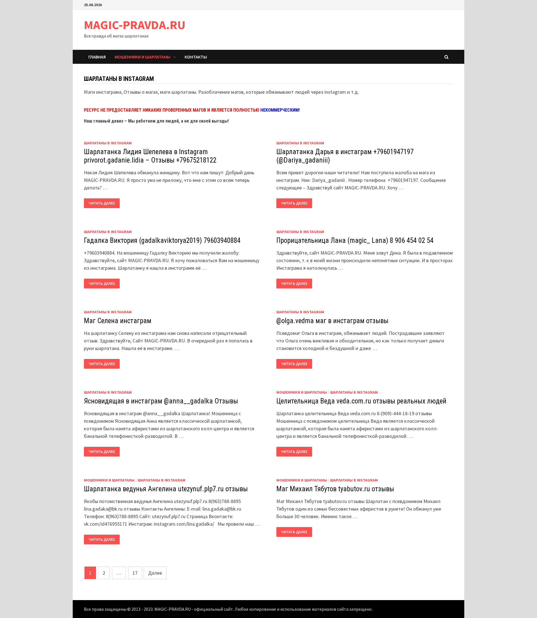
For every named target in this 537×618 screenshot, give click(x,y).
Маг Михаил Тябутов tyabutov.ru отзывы (335, 489)
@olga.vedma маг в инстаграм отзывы (332, 321)
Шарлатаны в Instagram (108, 142)
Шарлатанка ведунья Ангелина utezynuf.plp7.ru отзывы (166, 489)
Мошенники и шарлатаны (142, 57)
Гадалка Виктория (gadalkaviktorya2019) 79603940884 (162, 240)
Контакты (196, 57)
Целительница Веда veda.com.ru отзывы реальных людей (361, 401)
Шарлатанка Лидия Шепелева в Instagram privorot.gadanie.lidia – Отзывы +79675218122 (150, 156)
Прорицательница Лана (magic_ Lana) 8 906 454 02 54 (355, 240)
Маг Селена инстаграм (117, 321)
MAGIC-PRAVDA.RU (134, 24)
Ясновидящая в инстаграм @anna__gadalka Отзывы (161, 401)
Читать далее (102, 203)
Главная (97, 57)
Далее (155, 573)
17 (135, 573)
